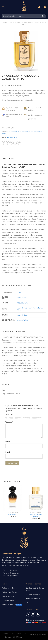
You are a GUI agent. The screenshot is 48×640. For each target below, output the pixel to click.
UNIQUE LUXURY (12, 137)
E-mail (8, 452)
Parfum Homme (22, 308)
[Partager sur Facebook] (7, 143)
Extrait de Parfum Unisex (34, 23)
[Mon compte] (39, 6)
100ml (19, 293)
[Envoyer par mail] (15, 143)
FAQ (24, 634)
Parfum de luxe (14, 22)
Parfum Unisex (27, 22)
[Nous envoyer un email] (33, 614)
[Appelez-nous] (38, 614)
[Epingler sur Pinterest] (19, 143)
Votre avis (9, 422)
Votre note (9, 414)
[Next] (46, 504)
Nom (7, 442)
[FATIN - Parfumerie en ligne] (24, 6)
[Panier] (45, 6)
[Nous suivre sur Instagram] (28, 614)
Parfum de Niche (22, 315)
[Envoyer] (43, 16)
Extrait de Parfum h (25, 131)
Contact (18, 634)
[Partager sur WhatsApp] (3, 143)
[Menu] (3, 6)
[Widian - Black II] (12, 498)
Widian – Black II (12, 514)
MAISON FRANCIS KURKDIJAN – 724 (35, 515)
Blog (12, 634)
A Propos (5, 634)
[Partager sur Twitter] (11, 143)
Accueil (4, 22)
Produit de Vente (22, 298)
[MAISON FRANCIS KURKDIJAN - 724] (35, 498)
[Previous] (1, 504)
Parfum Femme (33, 308)
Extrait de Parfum (14, 131)
